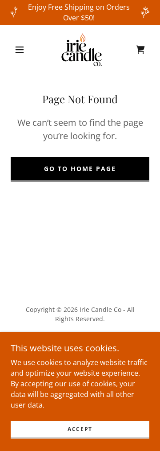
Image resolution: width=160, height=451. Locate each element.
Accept (80, 429)
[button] (19, 49)
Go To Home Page (80, 168)
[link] (82, 49)
